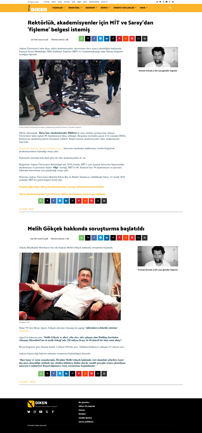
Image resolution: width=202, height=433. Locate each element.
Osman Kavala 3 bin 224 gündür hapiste (158, 71)
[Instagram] (157, 2)
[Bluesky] (160, 2)
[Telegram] (100, 38)
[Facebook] (169, 2)
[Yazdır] (144, 38)
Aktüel (31, 209)
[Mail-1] (172, 2)
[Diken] (37, 8)
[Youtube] (166, 2)
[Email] (138, 38)
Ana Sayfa (23, 209)
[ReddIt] (125, 38)
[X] (88, 38)
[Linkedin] (107, 38)
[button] (170, 8)
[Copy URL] (113, 38)
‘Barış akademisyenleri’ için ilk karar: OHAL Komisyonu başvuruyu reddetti (62, 194)
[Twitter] (163, 2)
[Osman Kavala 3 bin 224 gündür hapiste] (158, 57)
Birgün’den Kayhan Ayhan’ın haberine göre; (41, 148)
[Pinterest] (119, 38)
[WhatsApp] (81, 38)
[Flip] (132, 38)
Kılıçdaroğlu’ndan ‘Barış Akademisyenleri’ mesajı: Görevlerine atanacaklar (61, 187)
